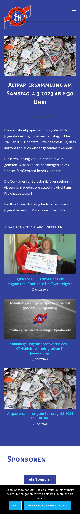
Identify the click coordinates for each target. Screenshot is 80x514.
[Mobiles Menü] (74, 10)
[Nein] (75, 499)
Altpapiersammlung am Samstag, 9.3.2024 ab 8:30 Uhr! (40, 415)
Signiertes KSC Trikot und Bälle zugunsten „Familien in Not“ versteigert (40, 281)
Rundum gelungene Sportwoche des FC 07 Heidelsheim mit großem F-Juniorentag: (40, 348)
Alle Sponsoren (40, 479)
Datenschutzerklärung (47, 505)
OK (15, 505)
